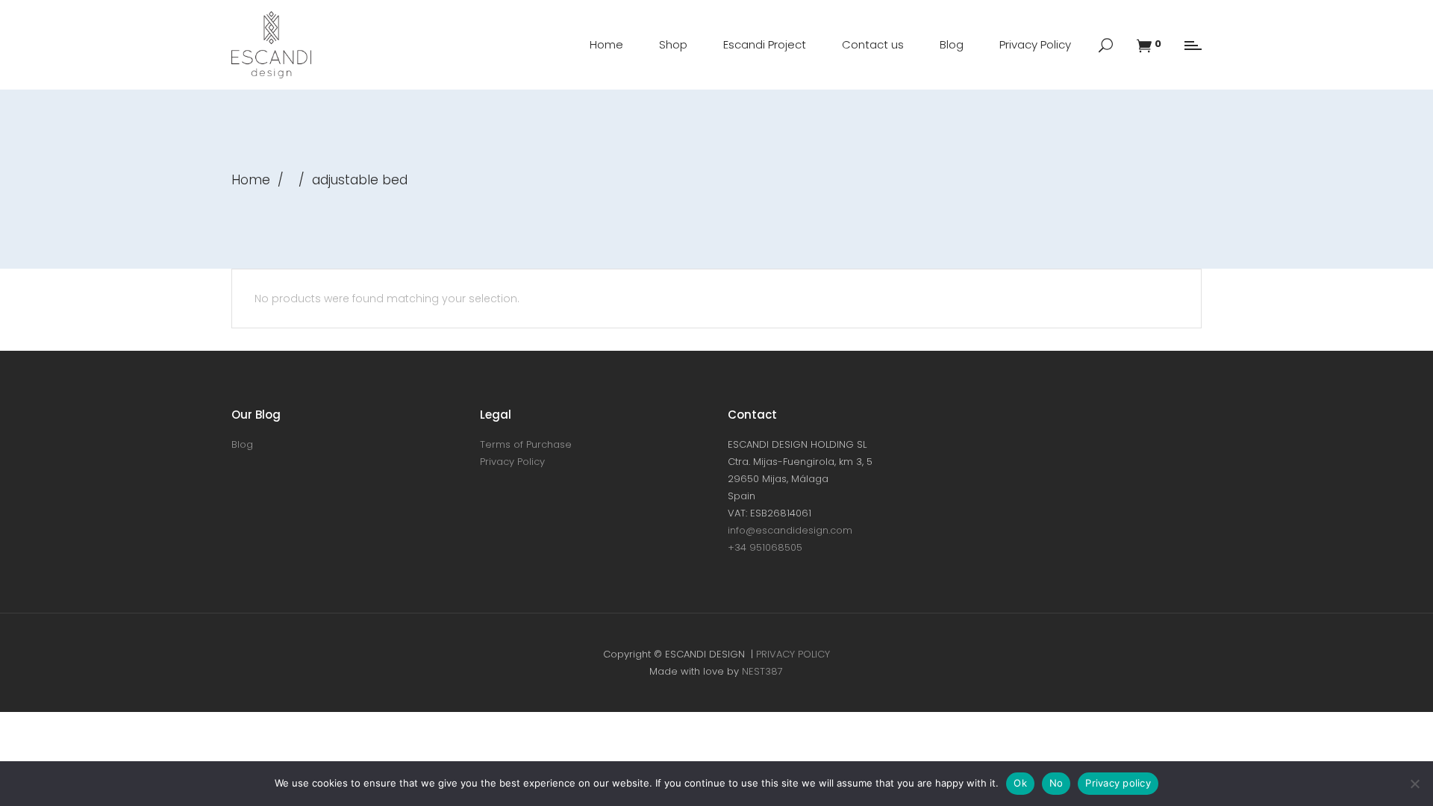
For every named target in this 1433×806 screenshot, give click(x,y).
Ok (1020, 783)
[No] (1414, 783)
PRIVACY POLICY (793, 654)
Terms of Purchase (526, 444)
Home (250, 180)
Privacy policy (1118, 783)
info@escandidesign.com (790, 530)
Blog (242, 444)
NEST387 (762, 671)
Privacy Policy (512, 461)
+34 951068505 (765, 547)
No (1056, 783)
